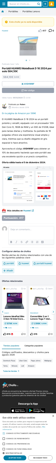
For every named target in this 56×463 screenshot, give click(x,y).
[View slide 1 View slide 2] (28, 48)
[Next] (53, 312)
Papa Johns (35, 361)
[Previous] (2, 312)
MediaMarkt (34, 313)
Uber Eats (23, 361)
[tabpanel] (28, 361)
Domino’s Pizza (9, 361)
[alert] (28, 438)
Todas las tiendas (10, 371)
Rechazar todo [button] (40, 458)
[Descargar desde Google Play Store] (37, 410)
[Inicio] (2, 11)
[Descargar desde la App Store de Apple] (18, 410)
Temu (5, 366)
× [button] (53, 416)
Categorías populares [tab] (33, 346)
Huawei (5, 31)
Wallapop (47, 361)
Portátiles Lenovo (31, 11)
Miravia (14, 366)
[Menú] (3, 3)
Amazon (6, 313)
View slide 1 (26, 60)
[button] (28, 453)
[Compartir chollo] (45, 3)
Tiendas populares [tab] (11, 346)
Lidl (22, 366)
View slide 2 (29, 60)
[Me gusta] (4, 334)
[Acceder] (51, 3)
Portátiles (13, 11)
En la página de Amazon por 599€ (19, 113)
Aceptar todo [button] (15, 458)
